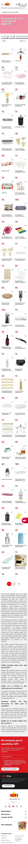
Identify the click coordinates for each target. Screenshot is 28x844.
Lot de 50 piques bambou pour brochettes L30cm (19, 392)
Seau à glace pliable (20, 127)
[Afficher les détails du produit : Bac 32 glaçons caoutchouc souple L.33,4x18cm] (21, 208)
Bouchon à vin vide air (7, 479)
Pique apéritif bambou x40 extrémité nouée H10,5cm (7, 436)
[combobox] (14, 8)
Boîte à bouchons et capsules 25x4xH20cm (7, 215)
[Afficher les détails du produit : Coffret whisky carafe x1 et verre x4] (7, 538)
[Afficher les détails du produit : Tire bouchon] (21, 54)
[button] (19, 4)
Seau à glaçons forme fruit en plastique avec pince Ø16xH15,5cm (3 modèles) (7, 237)
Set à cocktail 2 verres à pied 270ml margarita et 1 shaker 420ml (20, 436)
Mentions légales (5, 840)
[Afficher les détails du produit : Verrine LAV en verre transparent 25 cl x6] (21, 472)
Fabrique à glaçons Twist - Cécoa (6, 458)
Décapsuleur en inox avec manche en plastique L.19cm (20, 304)
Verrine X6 (4, 193)
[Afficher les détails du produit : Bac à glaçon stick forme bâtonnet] (7, 560)
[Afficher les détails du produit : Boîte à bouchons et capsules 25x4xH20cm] (7, 208)
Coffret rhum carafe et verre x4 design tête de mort (20, 458)
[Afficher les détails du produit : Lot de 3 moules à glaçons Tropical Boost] (21, 230)
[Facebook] (5, 806)
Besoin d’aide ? (6, 811)
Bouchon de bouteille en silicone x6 (20, 105)
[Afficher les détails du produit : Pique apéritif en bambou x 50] (7, 274)
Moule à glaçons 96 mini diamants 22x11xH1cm (6, 414)
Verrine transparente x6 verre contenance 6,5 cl (7, 502)
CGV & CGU (4, 838)
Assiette (4, 36)
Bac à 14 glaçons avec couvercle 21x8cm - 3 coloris (20, 260)
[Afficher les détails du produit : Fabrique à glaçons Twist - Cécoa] (7, 450)
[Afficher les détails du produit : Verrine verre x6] (7, 164)
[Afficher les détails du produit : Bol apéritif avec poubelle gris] (21, 362)
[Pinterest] (17, 806)
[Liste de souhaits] (12, 50)
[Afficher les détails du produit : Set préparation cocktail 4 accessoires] (21, 494)
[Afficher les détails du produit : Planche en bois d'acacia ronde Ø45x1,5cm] (7, 296)
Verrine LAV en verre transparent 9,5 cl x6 (20, 414)
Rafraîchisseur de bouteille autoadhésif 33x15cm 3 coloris (7, 348)
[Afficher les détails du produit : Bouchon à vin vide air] (7, 472)
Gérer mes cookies (19, 836)
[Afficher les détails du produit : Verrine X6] (7, 186)
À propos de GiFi (6, 817)
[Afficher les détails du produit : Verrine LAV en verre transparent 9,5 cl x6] (21, 406)
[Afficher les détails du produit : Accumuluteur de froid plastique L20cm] (21, 538)
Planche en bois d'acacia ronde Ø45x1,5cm (5, 304)
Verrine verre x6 (5, 171)
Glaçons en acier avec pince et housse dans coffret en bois (20, 568)
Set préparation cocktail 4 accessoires (20, 502)
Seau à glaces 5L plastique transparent (20, 282)
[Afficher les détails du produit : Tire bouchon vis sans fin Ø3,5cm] (7, 318)
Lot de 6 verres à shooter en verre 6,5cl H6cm (20, 326)
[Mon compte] (22, 4)
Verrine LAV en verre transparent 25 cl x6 (20, 480)
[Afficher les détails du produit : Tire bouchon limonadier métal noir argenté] (21, 340)
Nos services (5, 814)
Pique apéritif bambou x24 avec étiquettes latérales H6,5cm (7, 392)
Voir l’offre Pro (8, 786)
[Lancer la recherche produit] (2, 8)
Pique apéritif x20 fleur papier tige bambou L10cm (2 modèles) (7, 83)
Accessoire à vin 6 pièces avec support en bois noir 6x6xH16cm (7, 524)
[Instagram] (9, 806)
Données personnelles (6, 842)
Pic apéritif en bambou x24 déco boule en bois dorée (7, 260)
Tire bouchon (18, 60)
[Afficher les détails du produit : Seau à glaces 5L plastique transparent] (21, 274)
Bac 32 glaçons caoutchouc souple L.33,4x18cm (19, 215)
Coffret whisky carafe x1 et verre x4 (7, 546)
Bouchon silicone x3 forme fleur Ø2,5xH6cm (6, 105)
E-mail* (3, 754)
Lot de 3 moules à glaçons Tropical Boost (20, 237)
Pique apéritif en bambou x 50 (6, 282)
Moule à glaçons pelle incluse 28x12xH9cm (7, 149)
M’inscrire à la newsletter (10, 769)
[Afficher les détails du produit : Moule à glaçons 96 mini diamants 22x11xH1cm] (7, 406)
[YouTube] (13, 806)
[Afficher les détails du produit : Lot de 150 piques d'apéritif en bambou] (21, 142)
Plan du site (4, 836)
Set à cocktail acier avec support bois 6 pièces (20, 193)
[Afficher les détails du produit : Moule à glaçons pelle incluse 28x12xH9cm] (7, 142)
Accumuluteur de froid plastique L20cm (20, 546)
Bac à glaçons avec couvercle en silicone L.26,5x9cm (7, 127)
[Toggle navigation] (2, 4)
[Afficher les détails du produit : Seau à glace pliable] (21, 120)
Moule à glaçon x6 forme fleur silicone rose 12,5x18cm (19, 83)
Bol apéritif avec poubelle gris (19, 370)
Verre (11, 36)
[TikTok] (20, 806)
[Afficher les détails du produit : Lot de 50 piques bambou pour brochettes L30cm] (21, 384)
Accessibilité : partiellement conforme (18, 840)
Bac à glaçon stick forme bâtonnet (6, 568)
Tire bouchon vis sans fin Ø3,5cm (7, 326)
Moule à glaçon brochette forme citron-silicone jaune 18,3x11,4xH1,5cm (20, 524)
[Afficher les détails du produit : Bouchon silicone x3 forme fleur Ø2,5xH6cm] (7, 98)
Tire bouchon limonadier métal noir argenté (20, 348)
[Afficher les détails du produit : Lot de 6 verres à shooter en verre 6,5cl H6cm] (21, 318)
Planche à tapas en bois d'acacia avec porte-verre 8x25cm (7, 61)
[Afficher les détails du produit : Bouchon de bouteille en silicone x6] (21, 98)
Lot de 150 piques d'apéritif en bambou (20, 149)
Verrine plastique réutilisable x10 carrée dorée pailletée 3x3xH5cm (20, 171)
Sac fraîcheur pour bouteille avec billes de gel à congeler (7, 370)
